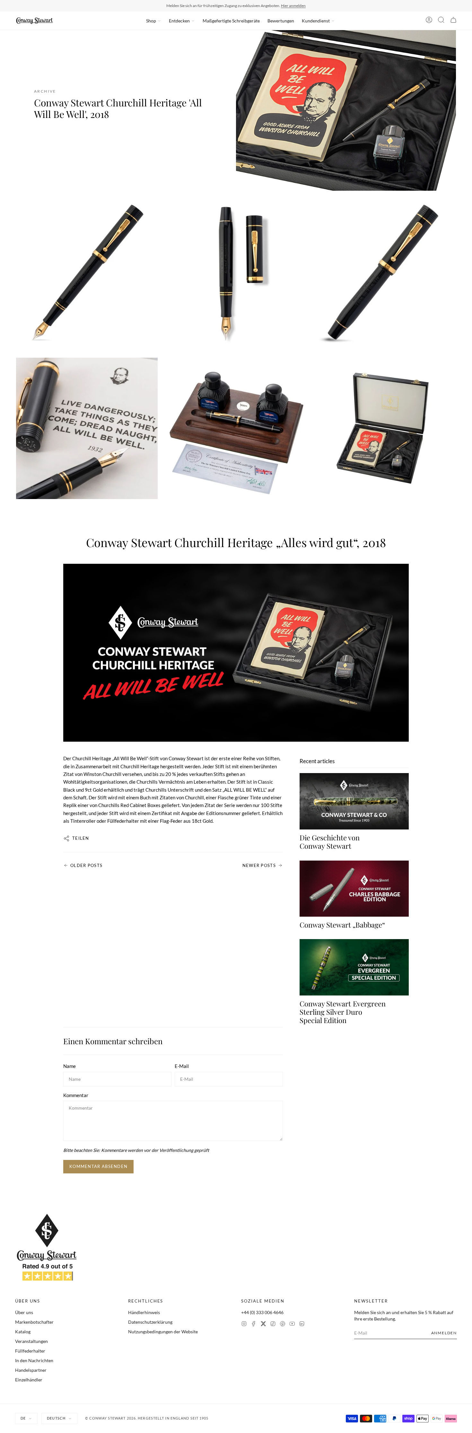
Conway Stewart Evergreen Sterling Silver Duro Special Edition (343, 1012)
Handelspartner (31, 1370)
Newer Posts (259, 865)
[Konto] (429, 20)
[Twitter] (263, 1324)
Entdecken (179, 20)
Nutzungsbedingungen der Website (163, 1331)
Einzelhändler (28, 1379)
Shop (151, 20)
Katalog (23, 1331)
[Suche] (441, 20)
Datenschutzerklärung (150, 1322)
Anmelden (444, 1332)
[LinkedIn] (302, 1324)
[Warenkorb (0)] (453, 20)
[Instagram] (244, 1324)
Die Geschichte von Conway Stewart (330, 842)
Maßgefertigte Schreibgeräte (231, 20)
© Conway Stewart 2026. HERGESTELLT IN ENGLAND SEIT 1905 (147, 1418)
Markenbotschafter (34, 1322)
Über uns (24, 1312)
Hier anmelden (293, 5)
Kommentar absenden (98, 1166)
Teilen (80, 838)
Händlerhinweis (144, 1312)
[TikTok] (273, 1324)
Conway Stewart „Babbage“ (342, 924)
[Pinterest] (282, 1324)
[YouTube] (292, 1324)
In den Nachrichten (34, 1360)
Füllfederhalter (30, 1351)
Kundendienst (316, 20)
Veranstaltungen (31, 1341)
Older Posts (86, 865)
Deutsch (56, 1418)
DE (23, 1418)
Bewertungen (280, 20)
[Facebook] (254, 1324)
